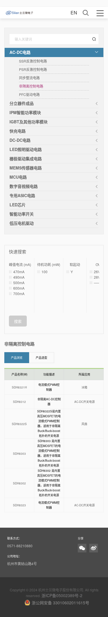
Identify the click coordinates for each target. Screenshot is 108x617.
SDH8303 (19, 454)
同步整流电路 (29, 77)
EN (74, 12)
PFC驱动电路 (29, 94)
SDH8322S (19, 424)
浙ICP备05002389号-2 (61, 595)
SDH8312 (19, 402)
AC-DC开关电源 (84, 402)
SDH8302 (19, 483)
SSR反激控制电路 (33, 61)
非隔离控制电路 (31, 86)
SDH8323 (19, 505)
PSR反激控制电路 (33, 69)
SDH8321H (19, 387)
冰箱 (84, 387)
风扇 (84, 424)
